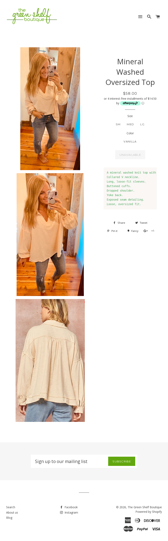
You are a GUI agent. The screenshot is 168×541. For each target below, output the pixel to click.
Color (130, 133)
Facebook (71, 507)
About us (12, 512)
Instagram (71, 512)
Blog (9, 518)
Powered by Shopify (148, 512)
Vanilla (130, 141)
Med (130, 124)
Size (130, 116)
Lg (142, 124)
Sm (118, 124)
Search (10, 507)
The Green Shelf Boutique (145, 507)
